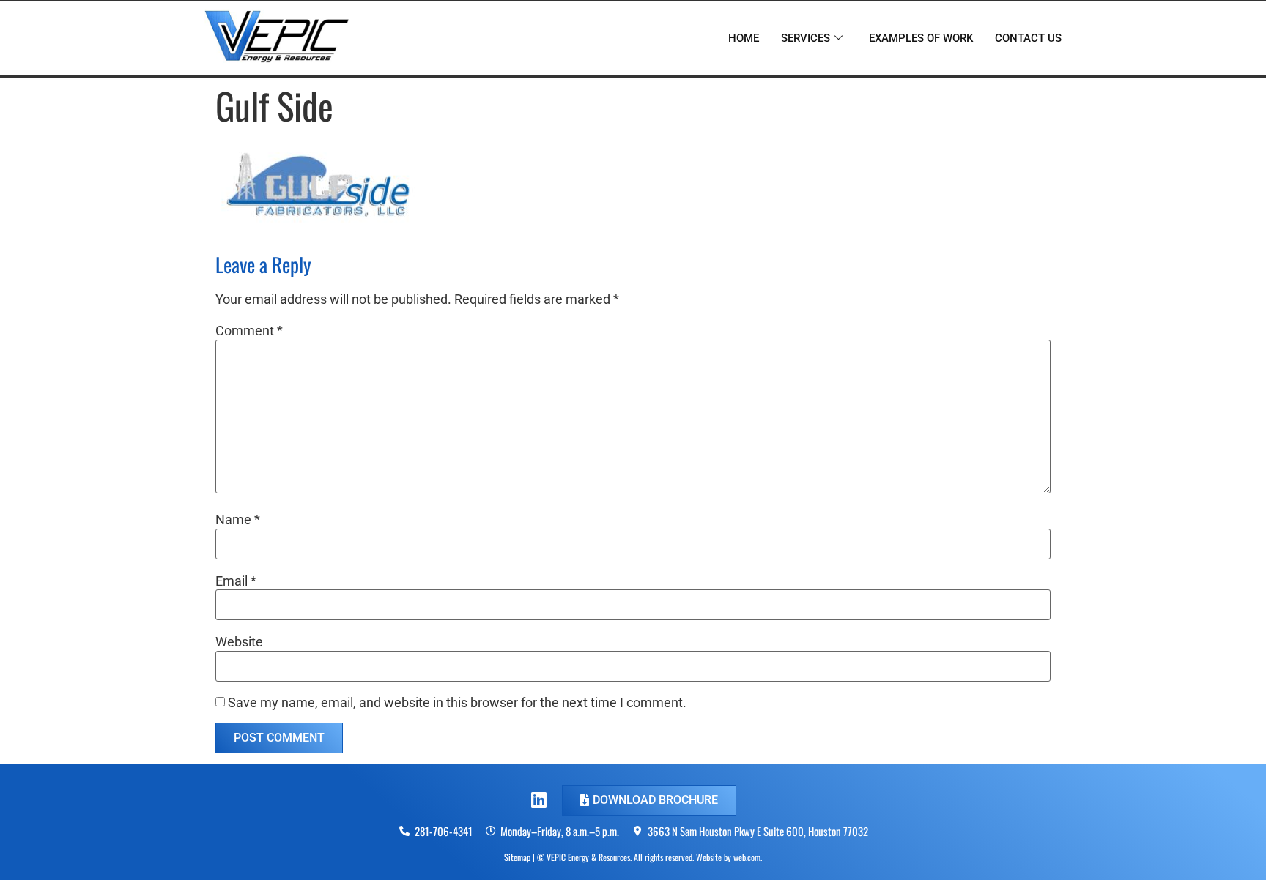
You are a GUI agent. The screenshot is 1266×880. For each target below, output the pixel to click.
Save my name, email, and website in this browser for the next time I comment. (457, 702)
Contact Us (1028, 38)
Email (235, 581)
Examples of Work (921, 38)
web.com (746, 857)
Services (805, 38)
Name (237, 519)
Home (743, 38)
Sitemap (517, 857)
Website (239, 642)
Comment (249, 331)
